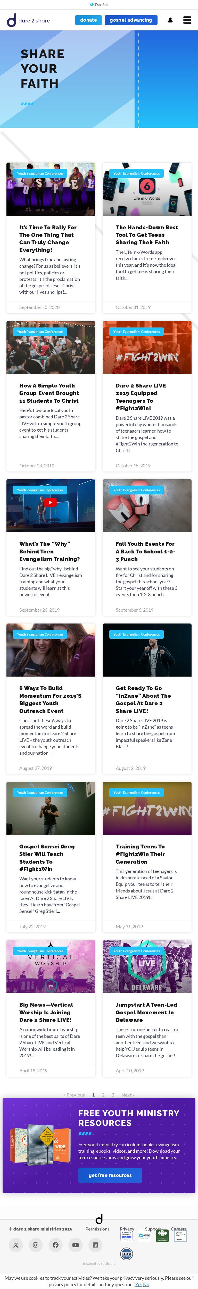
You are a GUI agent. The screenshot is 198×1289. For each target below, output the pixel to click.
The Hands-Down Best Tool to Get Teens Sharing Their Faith (147, 235)
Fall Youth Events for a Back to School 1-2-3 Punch (146, 551)
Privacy (127, 1229)
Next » (128, 1095)
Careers (179, 1229)
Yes (138, 1284)
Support (153, 1229)
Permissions (98, 1229)
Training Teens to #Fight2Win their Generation (140, 854)
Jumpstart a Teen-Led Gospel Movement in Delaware (146, 1012)
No (146, 1284)
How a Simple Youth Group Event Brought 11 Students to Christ (49, 393)
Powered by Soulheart (99, 1263)
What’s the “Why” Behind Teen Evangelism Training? (49, 551)
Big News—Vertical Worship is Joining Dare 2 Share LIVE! (46, 1012)
